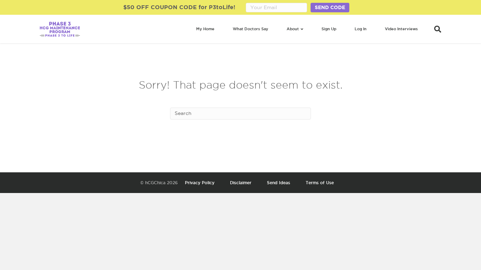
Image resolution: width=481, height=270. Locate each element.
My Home (205, 29)
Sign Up (328, 29)
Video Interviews (401, 29)
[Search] (434, 29)
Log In (361, 29)
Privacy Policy (199, 182)
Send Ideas (278, 182)
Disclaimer (240, 182)
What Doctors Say (250, 29)
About (293, 29)
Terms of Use (320, 182)
